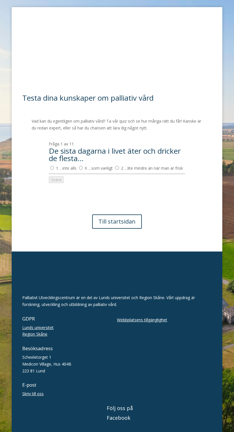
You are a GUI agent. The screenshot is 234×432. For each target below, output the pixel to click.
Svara (56, 179)
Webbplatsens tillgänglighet (142, 320)
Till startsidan (117, 221)
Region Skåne (34, 334)
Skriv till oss (33, 393)
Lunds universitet (38, 327)
